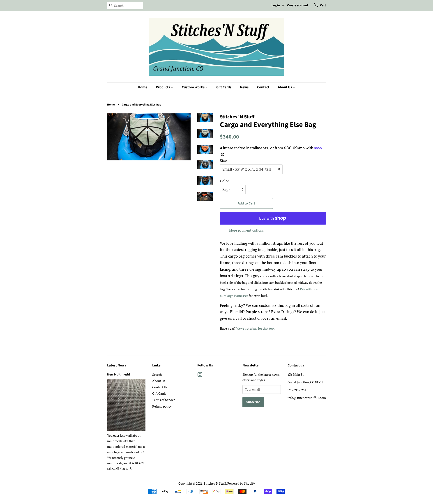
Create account (297, 5)
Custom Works (193, 87)
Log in (276, 5)
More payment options (246, 230)
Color (224, 180)
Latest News (116, 365)
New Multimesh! (118, 374)
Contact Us (159, 387)
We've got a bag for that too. (255, 328)
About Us (285, 87)
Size (223, 160)
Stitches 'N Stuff (215, 483)
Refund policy (162, 406)
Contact (263, 87)
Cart (323, 5)
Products (163, 87)
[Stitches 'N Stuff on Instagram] (199, 375)
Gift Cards (223, 87)
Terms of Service (163, 400)
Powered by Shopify (241, 483)
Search (157, 374)
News (244, 87)
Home (142, 87)
